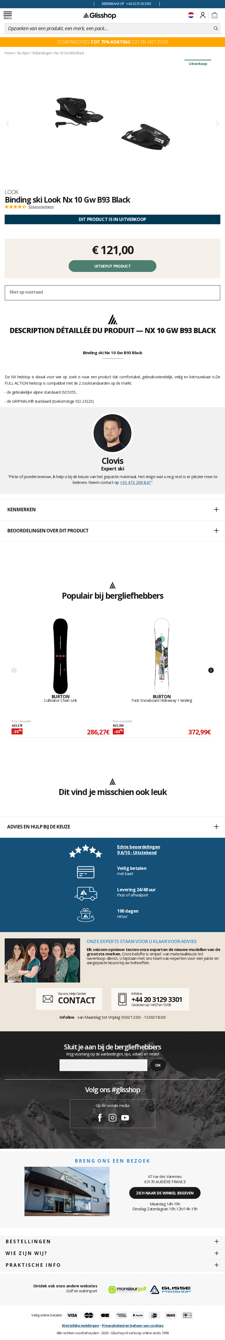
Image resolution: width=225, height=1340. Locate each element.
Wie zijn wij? (26, 1253)
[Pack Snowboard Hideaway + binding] (161, 656)
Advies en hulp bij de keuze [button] (38, 827)
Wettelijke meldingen (80, 1325)
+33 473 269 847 (135, 482)
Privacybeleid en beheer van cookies (133, 1325)
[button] (112, 510)
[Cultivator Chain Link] (60, 656)
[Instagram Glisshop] (112, 1118)
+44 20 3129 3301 (156, 999)
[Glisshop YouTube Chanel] (125, 1118)
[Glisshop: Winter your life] (99, 15)
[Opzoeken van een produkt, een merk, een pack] (216, 28)
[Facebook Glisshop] (100, 1118)
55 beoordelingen (41, 207)
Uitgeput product (112, 266)
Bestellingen (28, 1241)
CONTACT (76, 1000)
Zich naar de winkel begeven (165, 1193)
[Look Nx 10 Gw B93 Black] (112, 123)
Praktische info (33, 1265)
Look (12, 192)
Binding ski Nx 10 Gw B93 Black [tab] (112, 352)
